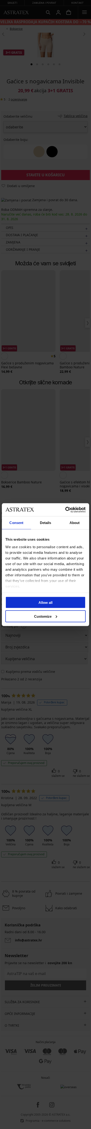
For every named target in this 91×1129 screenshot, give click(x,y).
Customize (43, 616)
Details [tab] (45, 523)
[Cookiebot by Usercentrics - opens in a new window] (65, 510)
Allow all (45, 603)
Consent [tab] (16, 523)
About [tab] (75, 523)
